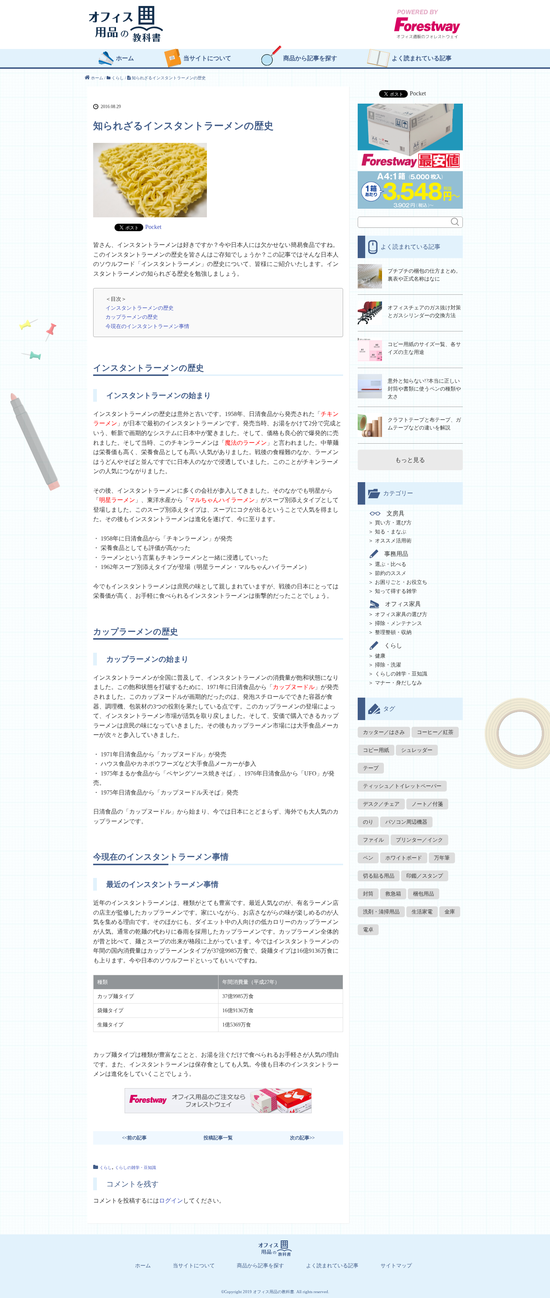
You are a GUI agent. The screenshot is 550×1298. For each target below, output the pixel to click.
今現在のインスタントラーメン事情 (147, 326)
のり (368, 822)
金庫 (449, 912)
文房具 (395, 514)
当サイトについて (207, 58)
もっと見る (410, 460)
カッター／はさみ (384, 732)
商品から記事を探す (310, 58)
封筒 (368, 894)
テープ (371, 768)
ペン (368, 858)
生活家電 (422, 912)
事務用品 (396, 554)
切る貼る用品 (378, 876)
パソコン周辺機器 (406, 822)
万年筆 (442, 858)
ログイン (171, 1200)
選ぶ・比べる (390, 564)
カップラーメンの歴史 (132, 317)
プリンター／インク (419, 840)
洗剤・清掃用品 (381, 912)
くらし (106, 1167)
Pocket (153, 227)
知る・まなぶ (390, 532)
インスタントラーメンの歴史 (140, 308)
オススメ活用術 (393, 541)
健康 (380, 656)
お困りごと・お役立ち (401, 582)
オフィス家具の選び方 (401, 614)
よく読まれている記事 (422, 58)
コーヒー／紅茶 (435, 732)
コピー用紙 (376, 750)
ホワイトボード (403, 858)
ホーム (125, 58)
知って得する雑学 (396, 591)
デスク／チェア (381, 804)
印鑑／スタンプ (424, 876)
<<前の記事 (134, 1138)
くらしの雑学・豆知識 (135, 1167)
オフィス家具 (403, 604)
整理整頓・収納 (393, 632)
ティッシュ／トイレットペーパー (402, 786)
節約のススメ (390, 573)
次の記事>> (302, 1138)
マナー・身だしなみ (398, 683)
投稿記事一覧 (218, 1138)
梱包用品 (423, 894)
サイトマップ (396, 1265)
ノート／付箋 (427, 804)
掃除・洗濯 (388, 665)
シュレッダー (417, 750)
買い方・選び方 (393, 523)
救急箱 (393, 894)
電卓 (368, 930)
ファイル (373, 840)
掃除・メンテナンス (398, 623)
